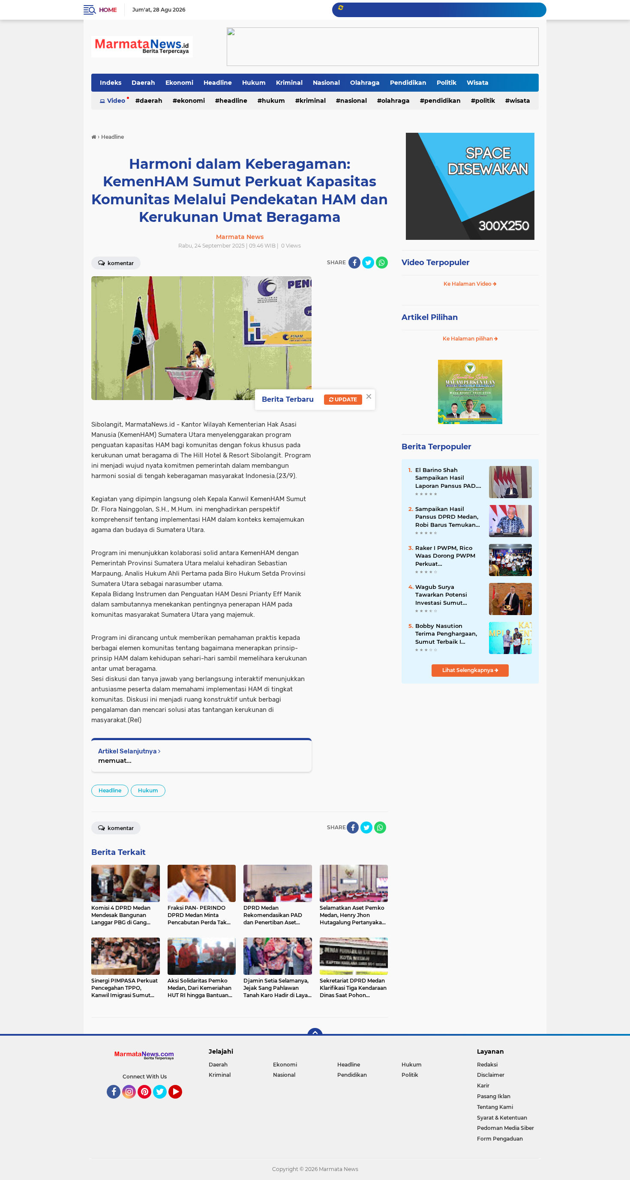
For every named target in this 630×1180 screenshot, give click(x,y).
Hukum (254, 83)
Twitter (163, 1102)
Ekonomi (179, 83)
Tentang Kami (495, 1107)
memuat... (115, 760)
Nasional (326, 83)
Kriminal (289, 83)
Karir (483, 1085)
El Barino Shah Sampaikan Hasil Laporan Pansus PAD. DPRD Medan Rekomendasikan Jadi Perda (447, 478)
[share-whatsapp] (382, 263)
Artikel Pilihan (430, 317)
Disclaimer (490, 1075)
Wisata (478, 83)
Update (345, 399)
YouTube (181, 1102)
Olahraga (365, 83)
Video (116, 101)
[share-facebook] (354, 263)
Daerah (143, 83)
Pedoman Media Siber (505, 1128)
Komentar (120, 263)
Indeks (110, 83)
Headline (218, 83)
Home (108, 10)
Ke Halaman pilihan (468, 338)
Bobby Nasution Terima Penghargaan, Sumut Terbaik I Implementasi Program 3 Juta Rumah (446, 633)
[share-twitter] (368, 263)
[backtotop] (315, 1035)
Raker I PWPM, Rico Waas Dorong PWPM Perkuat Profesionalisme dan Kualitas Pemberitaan (446, 556)
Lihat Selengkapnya (468, 670)
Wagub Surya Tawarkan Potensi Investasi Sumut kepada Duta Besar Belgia (443, 594)
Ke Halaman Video (468, 284)
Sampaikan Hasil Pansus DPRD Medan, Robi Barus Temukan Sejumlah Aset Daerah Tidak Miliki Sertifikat (447, 517)
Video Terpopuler (436, 262)
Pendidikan (408, 83)
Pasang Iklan (493, 1096)
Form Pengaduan (500, 1138)
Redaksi (487, 1064)
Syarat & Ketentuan (502, 1117)
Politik (446, 83)
